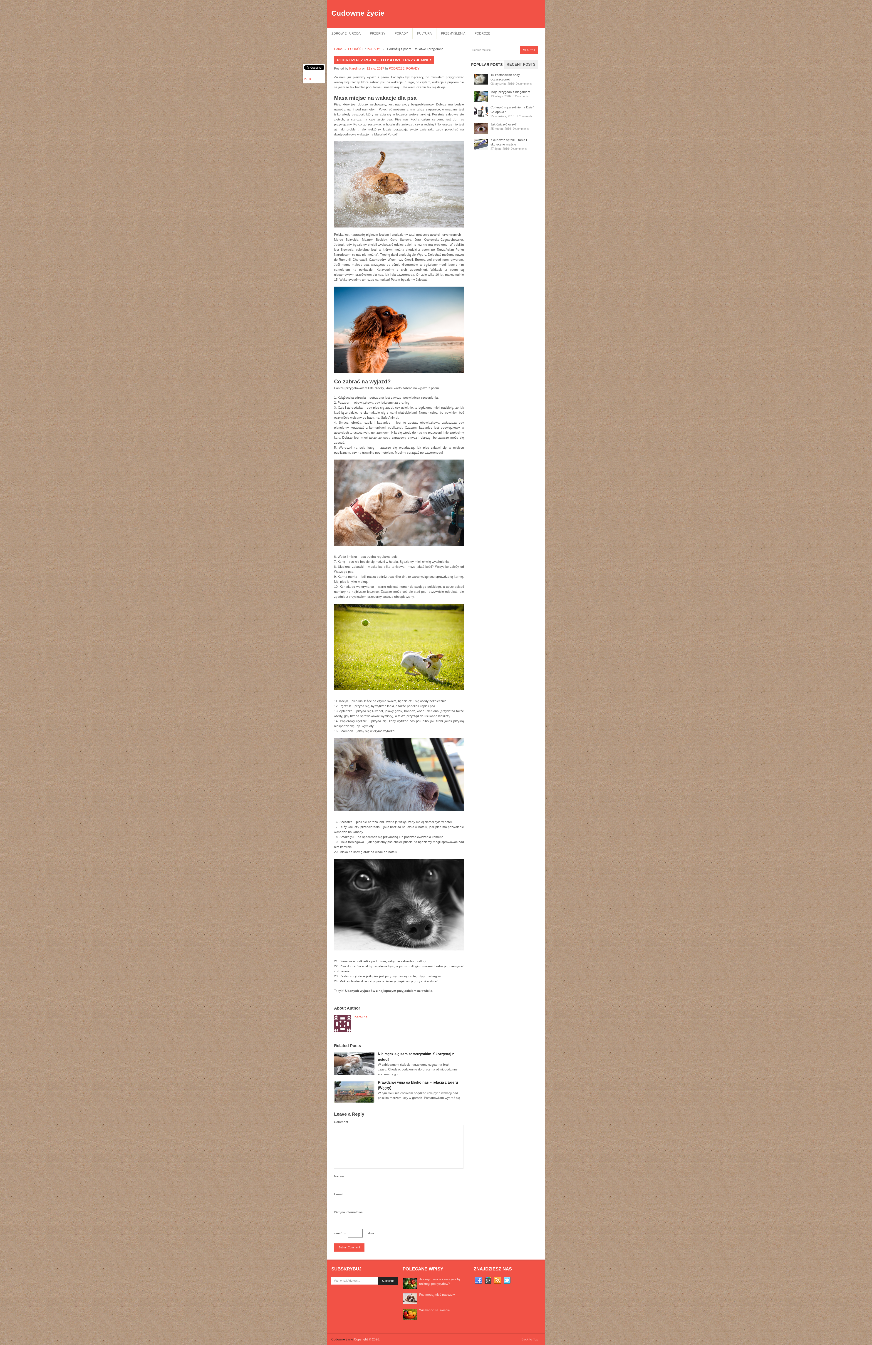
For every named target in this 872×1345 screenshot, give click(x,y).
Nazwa (339, 1176)
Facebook (478, 1280)
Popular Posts (487, 65)
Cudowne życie (357, 13)
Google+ (488, 1280)
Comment (341, 1122)
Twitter (507, 1280)
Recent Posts (521, 64)
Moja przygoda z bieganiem (510, 92)
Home (338, 49)
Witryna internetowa (348, 1212)
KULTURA (424, 33)
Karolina (355, 68)
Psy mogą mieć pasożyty (437, 1294)
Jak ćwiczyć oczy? (503, 124)
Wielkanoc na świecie (434, 1310)
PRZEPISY (377, 33)
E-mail (338, 1194)
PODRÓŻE (482, 33)
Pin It (307, 79)
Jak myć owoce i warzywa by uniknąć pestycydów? (440, 1281)
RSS (497, 1280)
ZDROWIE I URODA (346, 33)
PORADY (401, 33)
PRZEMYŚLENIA (453, 33)
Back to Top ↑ (531, 1339)
